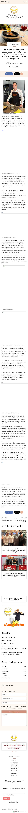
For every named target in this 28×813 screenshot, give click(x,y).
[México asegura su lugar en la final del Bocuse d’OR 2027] (14, 588)
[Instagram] (15, 751)
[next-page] (5, 657)
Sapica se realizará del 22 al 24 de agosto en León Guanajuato (21, 520)
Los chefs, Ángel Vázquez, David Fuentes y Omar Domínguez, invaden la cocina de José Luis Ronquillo (14, 550)
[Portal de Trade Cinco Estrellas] (14, 738)
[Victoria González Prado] (8, 63)
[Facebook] (12, 751)
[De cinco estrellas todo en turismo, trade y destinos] (14, 10)
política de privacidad (14, 801)
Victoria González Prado (16, 63)
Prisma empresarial (7, 643)
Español (17, 811)
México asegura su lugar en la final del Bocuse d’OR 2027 (14, 599)
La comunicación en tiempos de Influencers (6, 519)
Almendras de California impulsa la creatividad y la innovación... (12, 653)
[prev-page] (2, 657)
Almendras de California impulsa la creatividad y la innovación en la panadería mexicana (14, 575)
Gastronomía (14, 44)
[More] (21, 73)
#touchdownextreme (8, 637)
